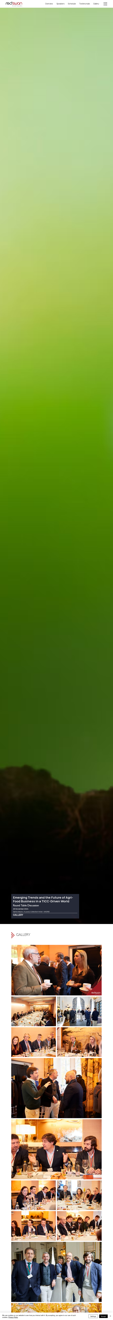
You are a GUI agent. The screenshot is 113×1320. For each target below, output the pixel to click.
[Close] (110, 1316)
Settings (93, 1316)
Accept (103, 1316)
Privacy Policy (13, 1317)
